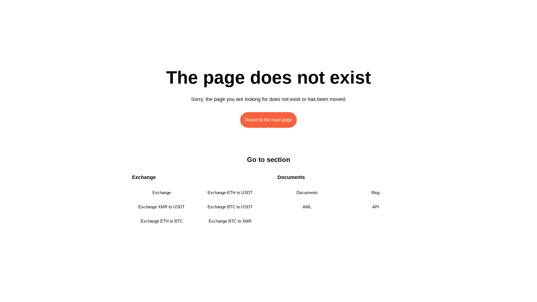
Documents (307, 192)
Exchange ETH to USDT (230, 192)
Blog (375, 192)
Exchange (161, 192)
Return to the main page (268, 119)
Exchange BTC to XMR (230, 221)
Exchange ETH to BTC (162, 221)
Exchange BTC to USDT (230, 206)
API (375, 206)
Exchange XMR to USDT (161, 206)
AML (307, 206)
